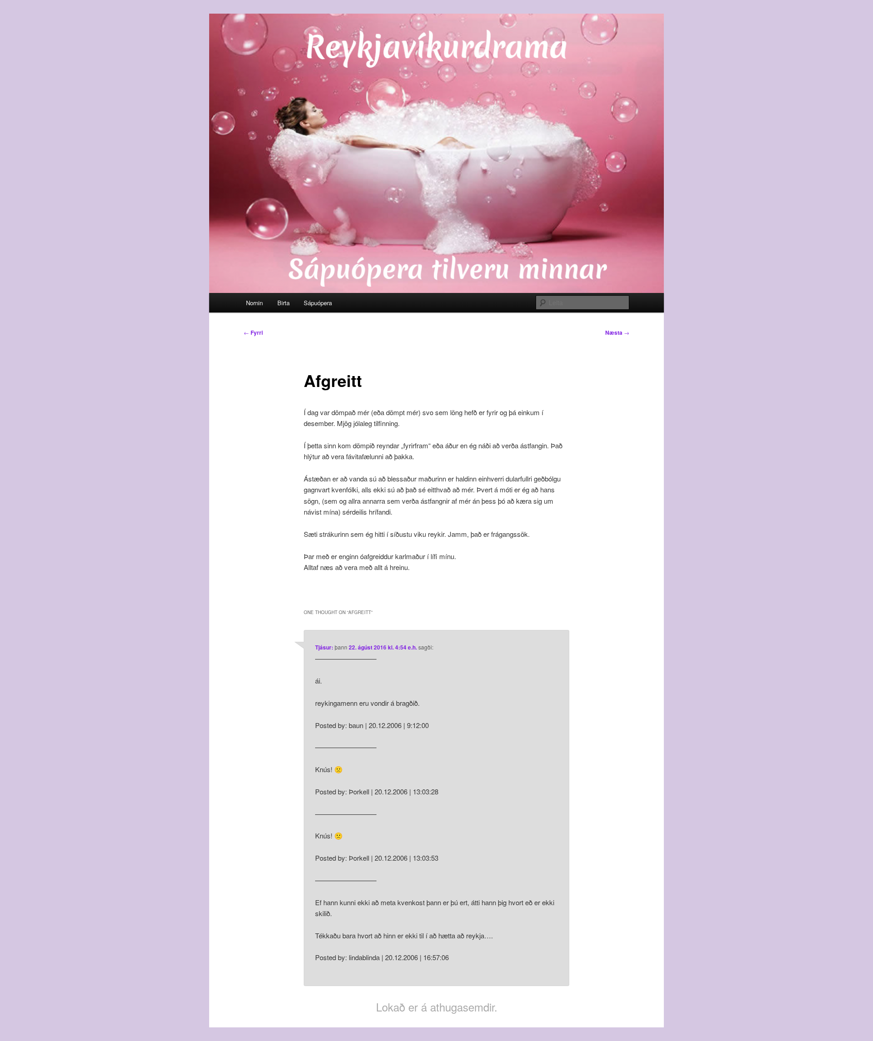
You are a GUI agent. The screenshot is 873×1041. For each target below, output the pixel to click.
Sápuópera (318, 302)
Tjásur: (324, 647)
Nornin (254, 302)
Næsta (617, 332)
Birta (283, 302)
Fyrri (253, 332)
